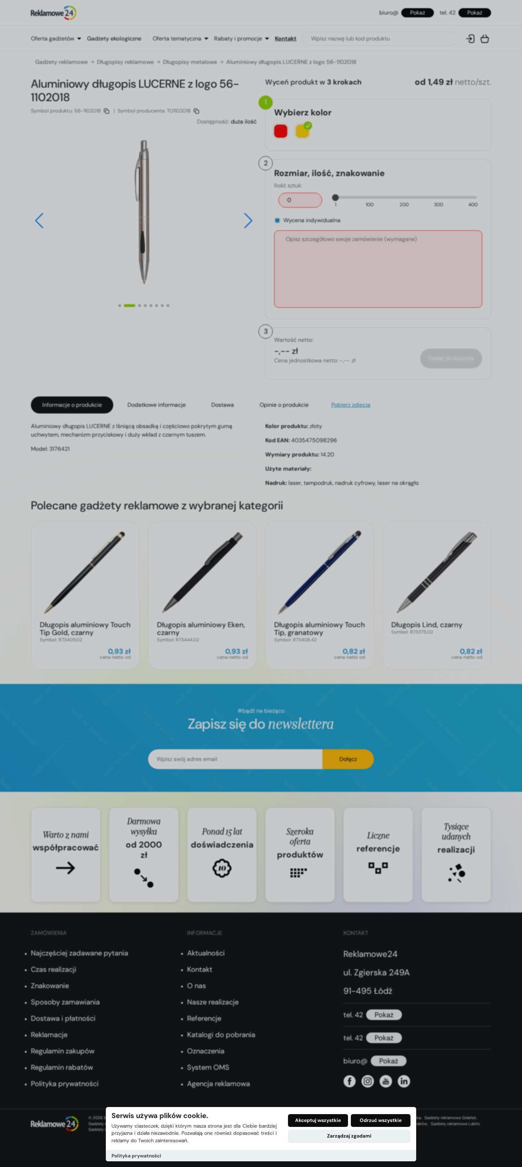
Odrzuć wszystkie (381, 1120)
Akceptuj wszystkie (318, 1120)
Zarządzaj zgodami (349, 1136)
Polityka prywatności (136, 1156)
